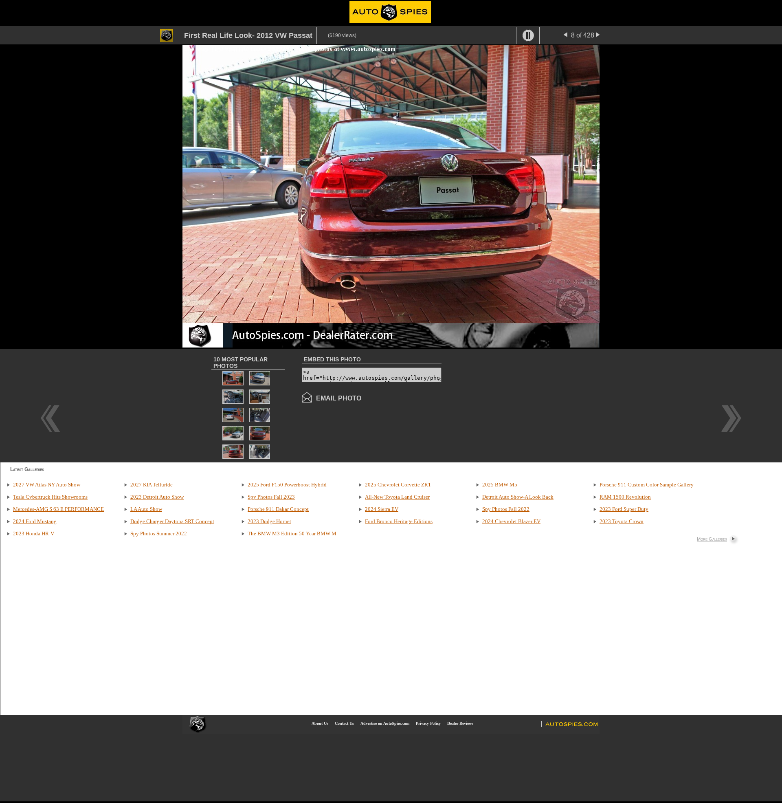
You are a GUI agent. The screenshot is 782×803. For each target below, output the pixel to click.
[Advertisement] (510, 405)
